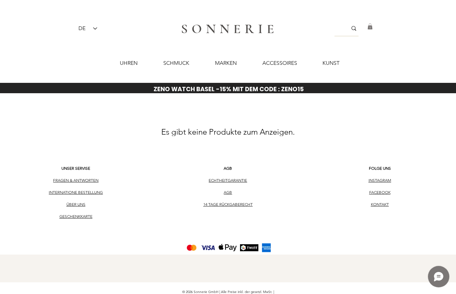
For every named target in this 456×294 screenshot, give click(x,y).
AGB (228, 168)
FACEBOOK (380, 192)
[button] (370, 26)
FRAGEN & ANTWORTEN (75, 180)
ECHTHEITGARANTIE (228, 180)
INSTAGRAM (380, 180)
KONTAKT (380, 204)
